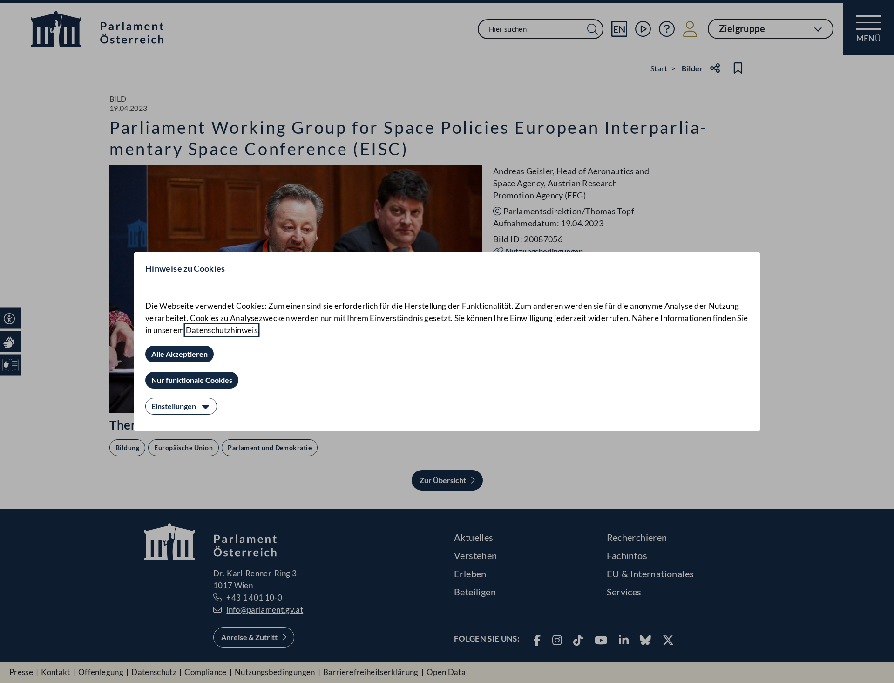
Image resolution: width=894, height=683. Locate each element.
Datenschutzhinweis (221, 330)
